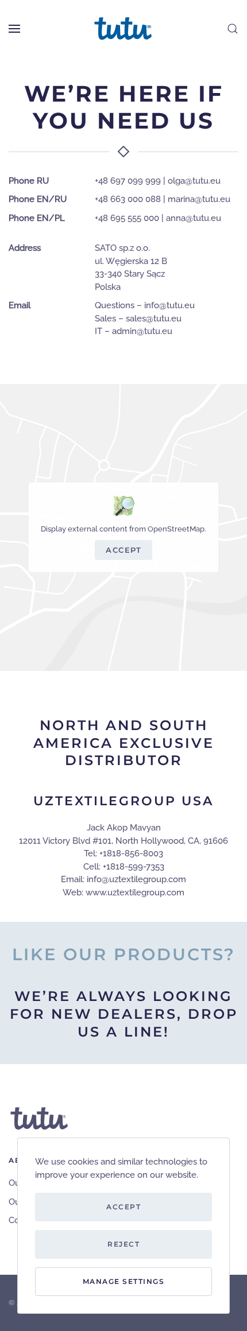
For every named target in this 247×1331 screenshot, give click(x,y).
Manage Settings (124, 1281)
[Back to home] (123, 28)
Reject (123, 1244)
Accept (123, 549)
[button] (14, 28)
